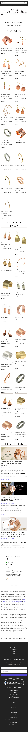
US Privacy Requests (14, 717)
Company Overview (14, 647)
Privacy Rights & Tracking (14, 724)
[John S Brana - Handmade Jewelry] (14, 11)
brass (24, 601)
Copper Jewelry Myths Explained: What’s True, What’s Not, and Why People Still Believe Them (13, 534)
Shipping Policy (14, 707)
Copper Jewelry (14, 696)
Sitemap (14, 655)
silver (4, 601)
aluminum (13, 601)
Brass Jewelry (14, 692)
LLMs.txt (14, 657)
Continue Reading (5, 479)
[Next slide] (16, 587)
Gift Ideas (14, 704)
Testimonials (14, 649)
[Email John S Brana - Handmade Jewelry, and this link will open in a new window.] (22, 679)
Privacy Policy (14, 712)
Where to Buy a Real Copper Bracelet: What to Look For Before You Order (11, 499)
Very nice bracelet (11, 567)
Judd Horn (10, 562)
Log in (8, 5)
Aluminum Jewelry (14, 690)
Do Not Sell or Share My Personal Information (14, 719)
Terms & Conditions (14, 714)
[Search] (25, 2)
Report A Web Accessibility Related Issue (14, 686)
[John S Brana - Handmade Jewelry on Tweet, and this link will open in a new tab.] (6, 679)
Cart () (13, 5)
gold (24, 599)
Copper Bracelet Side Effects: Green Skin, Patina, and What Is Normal (12, 463)
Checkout (18, 5)
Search (14, 653)
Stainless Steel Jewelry (14, 697)
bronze (20, 601)
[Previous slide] (12, 587)
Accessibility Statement (14, 722)
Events (14, 651)
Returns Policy (14, 709)
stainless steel (6, 602)
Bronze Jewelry (14, 694)
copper (17, 601)
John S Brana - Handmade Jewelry (12, 728)
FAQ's (14, 702)
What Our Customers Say (13, 558)
